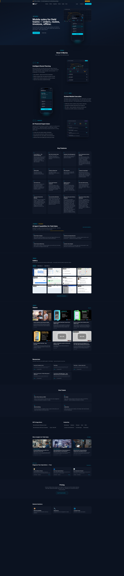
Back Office (47, 265)
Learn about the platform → (87, 227)
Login (77, 3)
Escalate (86, 127)
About (66, 3)
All (34, 265)
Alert (86, 132)
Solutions (46, 3)
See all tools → (89, 465)
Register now (87, 1)
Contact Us (82, 3)
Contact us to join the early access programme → (57, 230)
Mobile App (40, 265)
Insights (63, 3)
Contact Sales (44, 32)
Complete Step (46, 109)
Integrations (55, 3)
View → (35, 369)
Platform (50, 3)
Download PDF (39, 369)
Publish (86, 60)
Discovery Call (88, 3)
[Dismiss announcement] (91, 1)
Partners (59, 3)
